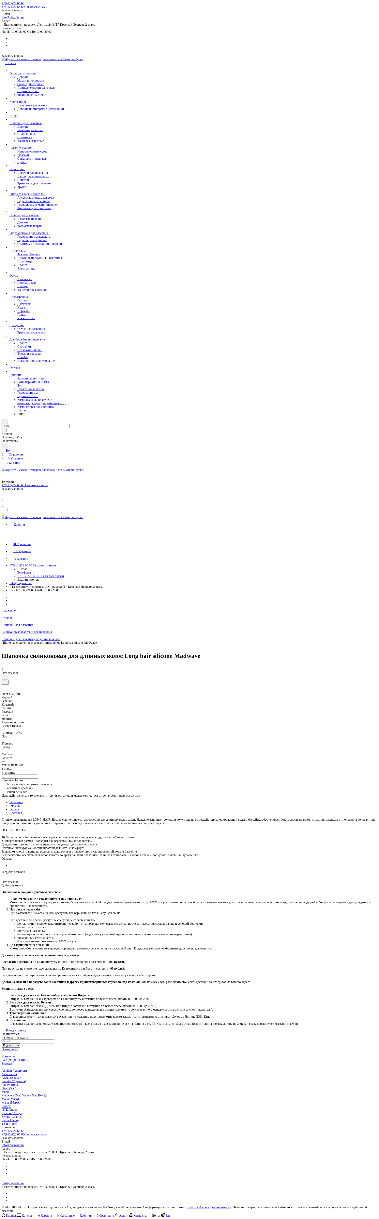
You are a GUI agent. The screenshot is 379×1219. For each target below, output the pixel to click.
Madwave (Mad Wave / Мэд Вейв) (24, 1095)
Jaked (5, 1091)
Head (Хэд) (9, 1088)
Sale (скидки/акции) (15, 1060)
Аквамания (9, 1074)
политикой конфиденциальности (209, 1207)
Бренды (7, 1063)
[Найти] (5, 445)
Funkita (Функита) (14, 1081)
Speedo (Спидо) (12, 1113)
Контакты (8, 1056)
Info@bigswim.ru (13, 17)
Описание (16, 802)
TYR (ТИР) (9, 1123)
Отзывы (14, 805)
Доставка (15, 813)
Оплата (14, 809)
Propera (6, 1106)
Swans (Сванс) (11, 1116)
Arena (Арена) (11, 1077)
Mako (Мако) (10, 1099)
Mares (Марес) (11, 1102)
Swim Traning (10, 1120)
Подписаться (11, 1045)
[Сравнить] (5, 682)
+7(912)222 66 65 (13, 3)
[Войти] (3, 497)
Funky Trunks (10, 1084)
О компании (10, 1049)
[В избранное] (5, 677)
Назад (23, 569)
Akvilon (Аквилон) (14, 1070)
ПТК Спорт (9, 1109)
